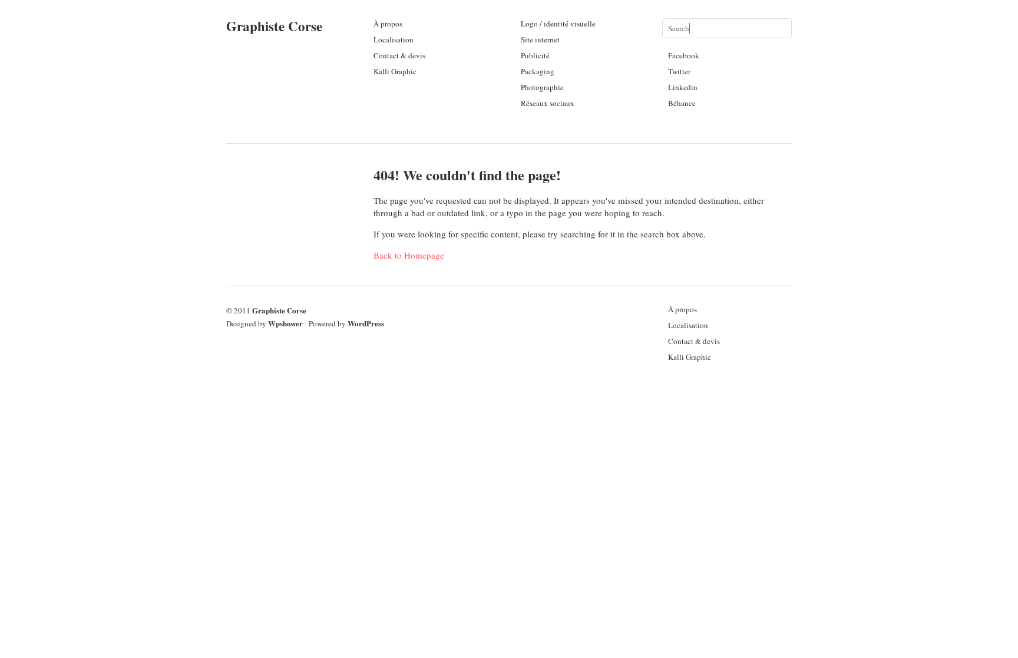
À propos (388, 23)
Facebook (683, 55)
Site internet (540, 39)
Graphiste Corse (274, 26)
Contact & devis (399, 55)
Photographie (542, 87)
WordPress (366, 323)
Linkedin (683, 87)
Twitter (679, 71)
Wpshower (285, 323)
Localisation (394, 39)
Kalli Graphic (395, 71)
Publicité (535, 55)
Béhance (682, 103)
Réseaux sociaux (547, 103)
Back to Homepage (409, 255)
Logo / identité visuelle (558, 23)
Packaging (537, 71)
